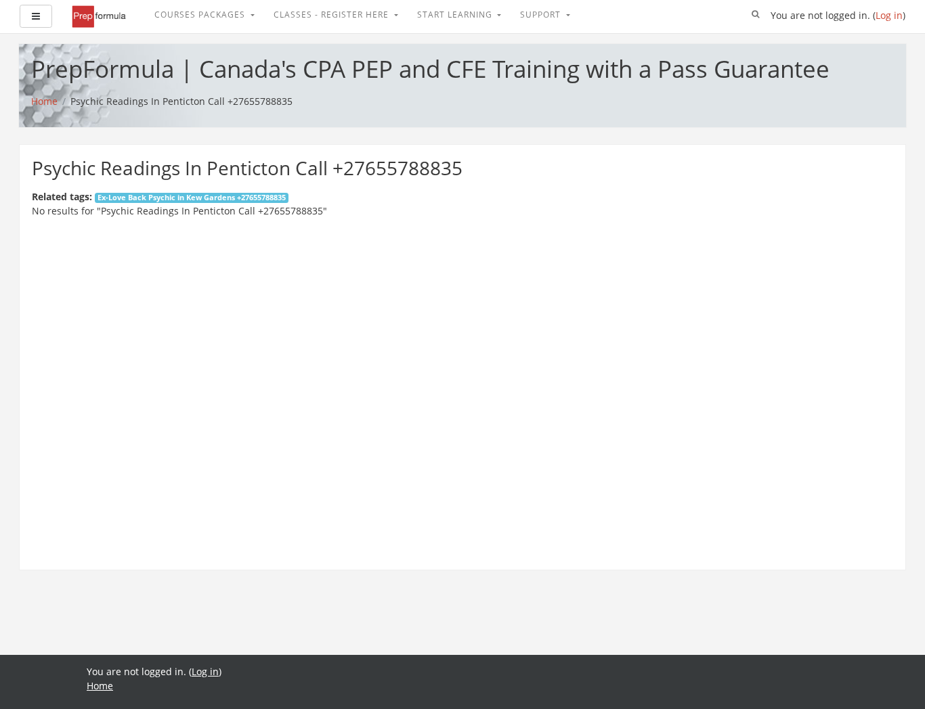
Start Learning (456, 14)
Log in (889, 15)
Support (541, 14)
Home (100, 685)
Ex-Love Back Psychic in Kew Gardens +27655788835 (192, 197)
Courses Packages (201, 14)
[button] (755, 15)
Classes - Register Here (332, 14)
